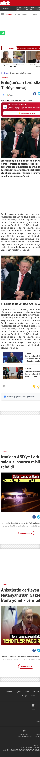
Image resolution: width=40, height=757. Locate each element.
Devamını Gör (25, 533)
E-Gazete (33, 709)
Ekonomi (25, 14)
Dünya (4, 451)
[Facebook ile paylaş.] (34, 94)
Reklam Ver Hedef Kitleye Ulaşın (24, 735)
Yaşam (33, 696)
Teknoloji (34, 14)
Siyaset (17, 14)
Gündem (9, 14)
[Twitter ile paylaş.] (39, 517)
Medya (24, 696)
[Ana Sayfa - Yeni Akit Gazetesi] (5, 3)
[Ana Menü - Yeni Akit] (2, 14)
